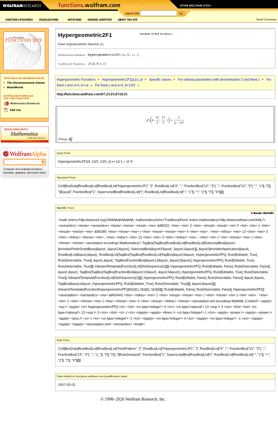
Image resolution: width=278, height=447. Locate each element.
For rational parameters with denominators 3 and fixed (219, 79)
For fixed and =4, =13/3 (115, 85)
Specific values (160, 79)
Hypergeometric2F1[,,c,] (122, 79)
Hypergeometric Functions (76, 79)
